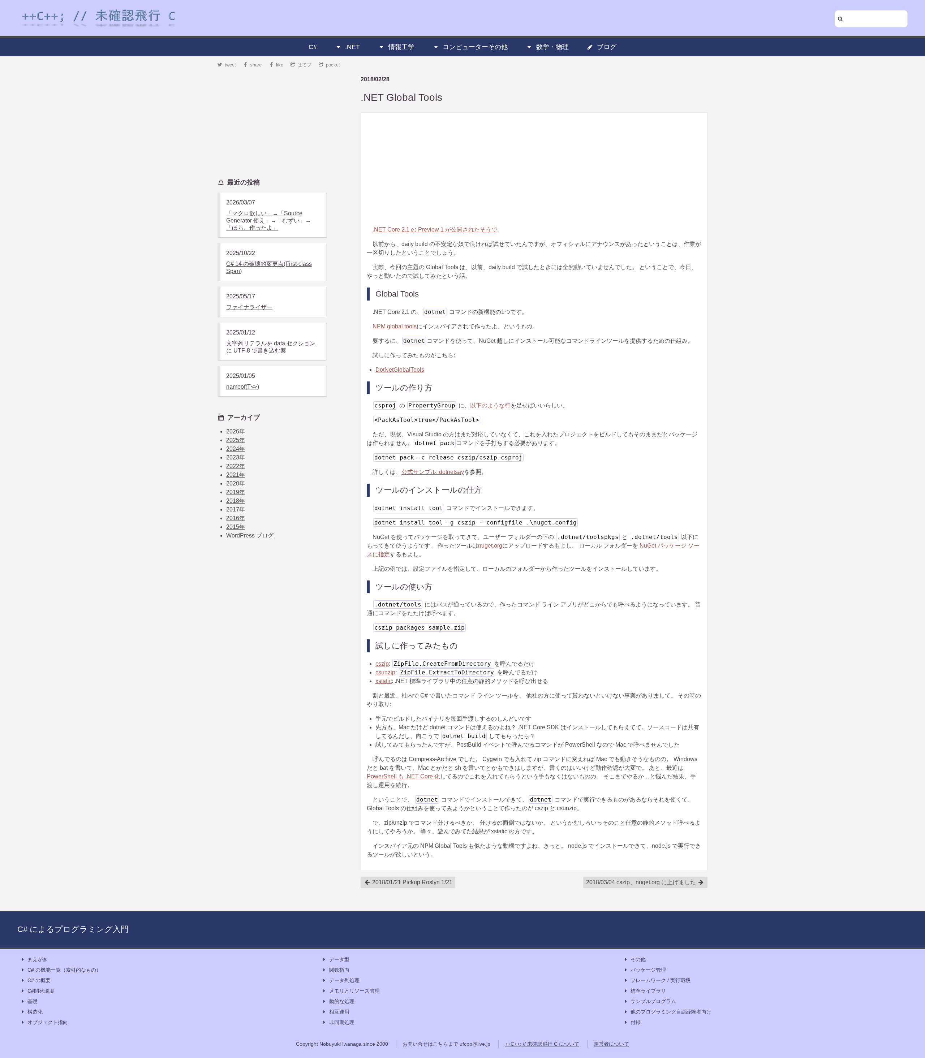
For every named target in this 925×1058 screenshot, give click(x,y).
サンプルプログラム (653, 1001)
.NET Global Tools (401, 97)
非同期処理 (341, 1022)
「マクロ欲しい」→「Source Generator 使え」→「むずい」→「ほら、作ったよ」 (268, 220)
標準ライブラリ (648, 991)
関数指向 (339, 970)
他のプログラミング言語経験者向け (671, 1012)
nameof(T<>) (242, 387)
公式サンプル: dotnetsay (432, 472)
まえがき (37, 959)
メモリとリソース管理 (354, 991)
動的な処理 (341, 1001)
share (256, 65)
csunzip (385, 672)
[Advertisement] (534, 169)
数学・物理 (552, 47)
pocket (333, 65)
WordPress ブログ (250, 535)
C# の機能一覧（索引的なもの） (64, 970)
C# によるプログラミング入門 (73, 929)
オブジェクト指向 (47, 1022)
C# (313, 47)
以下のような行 (490, 405)
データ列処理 (344, 980)
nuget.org (490, 546)
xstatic (383, 681)
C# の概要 (39, 980)
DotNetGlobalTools (399, 370)
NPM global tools (395, 326)
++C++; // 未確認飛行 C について (542, 1044)
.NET (352, 47)
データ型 (339, 959)
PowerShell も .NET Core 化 (403, 776)
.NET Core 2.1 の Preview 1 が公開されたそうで (435, 229)
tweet (230, 65)
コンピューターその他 (475, 47)
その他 (638, 959)
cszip (382, 664)
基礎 (32, 1001)
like (279, 65)
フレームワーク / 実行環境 (660, 980)
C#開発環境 (40, 991)
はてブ (304, 65)
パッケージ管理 (648, 970)
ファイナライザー (249, 307)
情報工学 (401, 47)
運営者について (611, 1044)
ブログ (606, 47)
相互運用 (339, 1012)
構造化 (35, 1012)
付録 (636, 1022)
